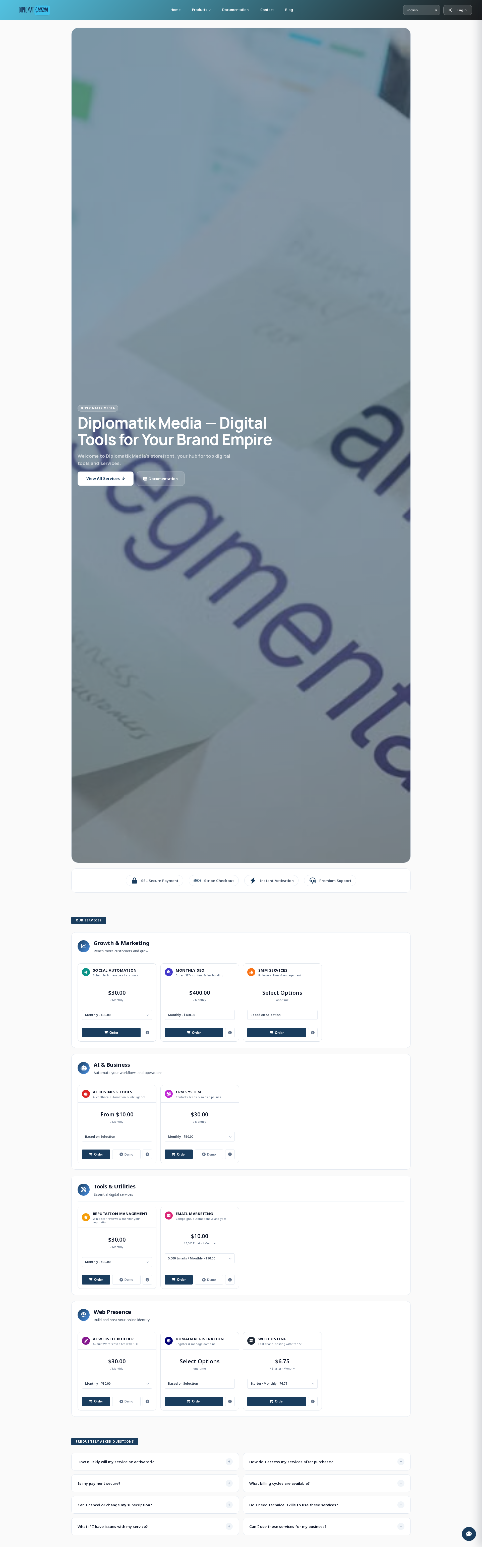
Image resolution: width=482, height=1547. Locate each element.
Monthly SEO (190, 970)
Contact (267, 9)
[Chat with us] (469, 1534)
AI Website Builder (113, 1338)
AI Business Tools (113, 1091)
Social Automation (115, 970)
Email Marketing (194, 1213)
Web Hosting (272, 1338)
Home (175, 9)
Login (462, 10)
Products (199, 9)
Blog (289, 9)
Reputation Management (120, 1213)
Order (113, 1033)
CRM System (188, 1091)
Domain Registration (200, 1338)
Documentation (235, 9)
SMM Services (272, 970)
